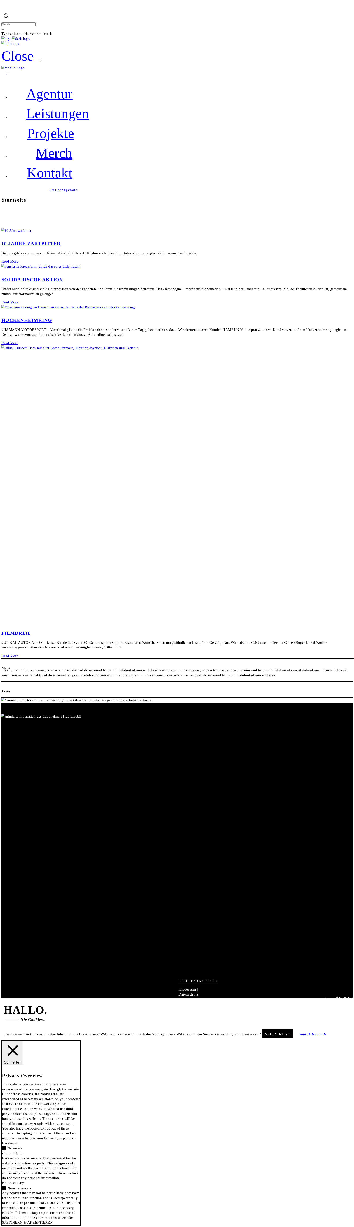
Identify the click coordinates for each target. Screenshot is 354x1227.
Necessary (14, 1148)
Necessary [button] (9, 1143)
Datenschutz (188, 994)
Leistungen (340, 1004)
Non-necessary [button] (13, 1183)
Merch (345, 1017)
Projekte (343, 1010)
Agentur (344, 997)
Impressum (187, 989)
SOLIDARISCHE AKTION (32, 279)
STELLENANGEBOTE (198, 981)
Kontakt (344, 1023)
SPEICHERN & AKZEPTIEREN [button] (27, 1222)
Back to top (9, 77)
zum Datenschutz (313, 1034)
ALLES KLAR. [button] (277, 1034)
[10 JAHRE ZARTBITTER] (16, 230)
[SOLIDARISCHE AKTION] (41, 266)
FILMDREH (15, 633)
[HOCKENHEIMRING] (68, 307)
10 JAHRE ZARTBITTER (31, 243)
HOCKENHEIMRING (26, 320)
